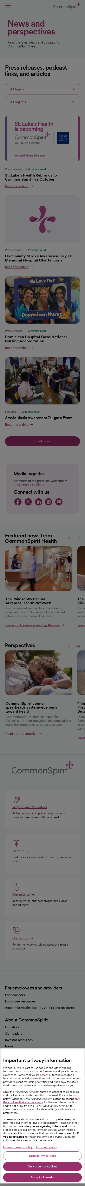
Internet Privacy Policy (18, 1147)
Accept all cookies (42, 1177)
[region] (42, 1116)
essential (45, 1074)
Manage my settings (42, 1155)
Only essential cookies (42, 1166)
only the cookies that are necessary (41, 1100)
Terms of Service (46, 1147)
